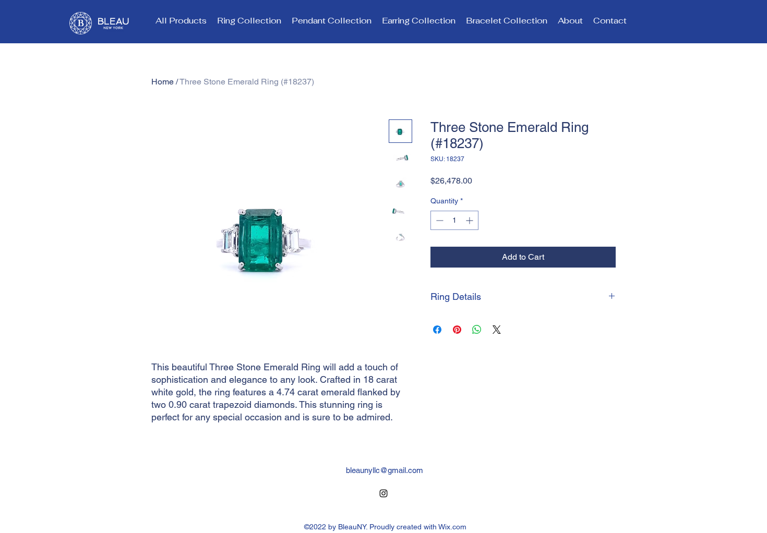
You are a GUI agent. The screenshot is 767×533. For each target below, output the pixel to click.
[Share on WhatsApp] (477, 329)
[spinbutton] (454, 220)
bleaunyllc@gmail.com (384, 470)
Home (162, 82)
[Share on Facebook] (437, 329)
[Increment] (470, 220)
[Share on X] (496, 329)
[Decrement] (438, 220)
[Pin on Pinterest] (457, 329)
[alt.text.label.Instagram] (383, 493)
